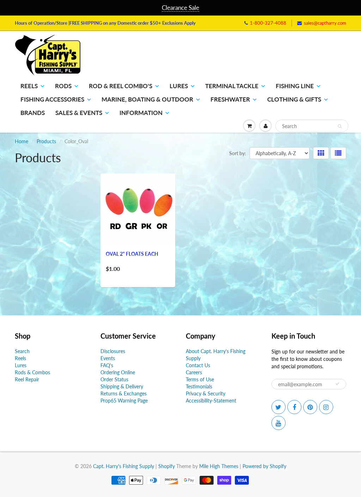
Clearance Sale (180, 7)
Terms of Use (200, 379)
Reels (29, 86)
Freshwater (230, 99)
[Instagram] (326, 407)
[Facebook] (294, 407)
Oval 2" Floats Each (132, 254)
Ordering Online (117, 372)
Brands (32, 112)
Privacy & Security (205, 393)
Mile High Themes (218, 466)
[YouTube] (278, 423)
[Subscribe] (337, 383)
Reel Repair (27, 379)
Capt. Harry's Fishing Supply (123, 466)
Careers (194, 372)
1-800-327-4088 (268, 23)
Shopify (166, 466)
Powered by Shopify (264, 466)
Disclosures (112, 351)
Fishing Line (295, 86)
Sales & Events (78, 112)
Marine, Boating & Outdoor (147, 99)
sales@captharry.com (325, 23)
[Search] (339, 126)
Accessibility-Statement (211, 401)
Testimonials (199, 386)
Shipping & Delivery (121, 386)
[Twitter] (278, 407)
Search (22, 351)
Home (21, 141)
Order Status (114, 379)
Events (107, 358)
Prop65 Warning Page (124, 401)
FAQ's (106, 365)
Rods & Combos (32, 372)
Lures (179, 86)
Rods (63, 86)
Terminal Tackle (231, 86)
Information (141, 112)
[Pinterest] (310, 407)
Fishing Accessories (52, 99)
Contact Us (198, 365)
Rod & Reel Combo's (120, 86)
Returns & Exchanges (123, 393)
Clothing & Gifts (294, 99)
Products (46, 141)
